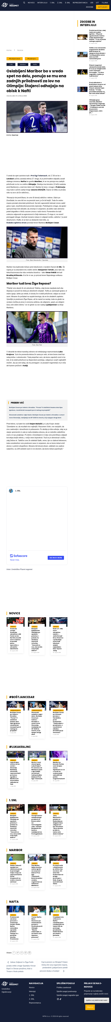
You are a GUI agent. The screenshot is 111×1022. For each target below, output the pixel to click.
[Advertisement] (37, 29)
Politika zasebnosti (64, 987)
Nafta (35, 64)
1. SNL (52, 2)
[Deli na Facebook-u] (14, 953)
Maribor (23, 64)
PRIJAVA (90, 1007)
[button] (24, 3)
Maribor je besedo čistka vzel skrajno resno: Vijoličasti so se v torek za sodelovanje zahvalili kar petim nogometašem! (59, 771)
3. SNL (67, 2)
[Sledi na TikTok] (60, 999)
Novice (31, 2)
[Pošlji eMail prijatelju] (22, 953)
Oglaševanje (6, 992)
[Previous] (4, 638)
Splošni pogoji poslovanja (67, 991)
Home (9, 50)
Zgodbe (89, 7)
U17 (97, 2)
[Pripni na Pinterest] (25, 953)
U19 (91, 2)
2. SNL (59, 2)
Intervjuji (42, 2)
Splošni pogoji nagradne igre (68, 995)
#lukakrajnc (31, 59)
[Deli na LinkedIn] (29, 953)
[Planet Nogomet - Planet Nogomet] (10, 5)
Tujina (105, 2)
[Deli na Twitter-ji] (18, 953)
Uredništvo (6, 989)
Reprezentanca (80, 2)
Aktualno (102, 7)
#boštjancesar (14, 59)
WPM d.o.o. (46, 1016)
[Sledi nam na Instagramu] (58, 999)
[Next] (70, 638)
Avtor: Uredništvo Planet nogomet (19, 569)
